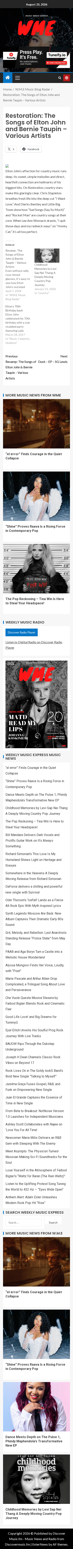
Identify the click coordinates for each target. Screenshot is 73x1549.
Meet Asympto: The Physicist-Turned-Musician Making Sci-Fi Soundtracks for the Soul (36, 1156)
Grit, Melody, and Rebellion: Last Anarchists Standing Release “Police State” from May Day (36, 938)
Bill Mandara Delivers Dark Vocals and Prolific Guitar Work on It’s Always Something (32, 840)
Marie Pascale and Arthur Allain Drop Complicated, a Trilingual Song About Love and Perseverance (35, 984)
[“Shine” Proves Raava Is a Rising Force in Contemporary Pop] (36, 496)
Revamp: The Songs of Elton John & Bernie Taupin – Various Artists (20, 367)
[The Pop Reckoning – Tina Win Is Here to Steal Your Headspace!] (36, 568)
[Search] (59, 78)
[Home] (7, 78)
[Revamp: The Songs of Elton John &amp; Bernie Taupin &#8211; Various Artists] (19, 275)
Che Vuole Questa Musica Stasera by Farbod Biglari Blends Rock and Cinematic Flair (34, 1003)
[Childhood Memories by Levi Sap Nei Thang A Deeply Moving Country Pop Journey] (46, 256)
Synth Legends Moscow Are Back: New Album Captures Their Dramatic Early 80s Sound (34, 919)
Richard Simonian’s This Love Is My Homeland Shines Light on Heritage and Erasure (33, 859)
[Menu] (17, 78)
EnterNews (40, 1544)
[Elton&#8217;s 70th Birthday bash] (19, 324)
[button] (17, 78)
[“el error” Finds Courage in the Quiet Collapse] (36, 423)
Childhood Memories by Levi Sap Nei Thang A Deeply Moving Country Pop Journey (33, 1514)
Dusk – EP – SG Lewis (53, 358)
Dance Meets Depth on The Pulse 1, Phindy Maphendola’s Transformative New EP (33, 1441)
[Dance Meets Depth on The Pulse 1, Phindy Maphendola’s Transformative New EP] (36, 1406)
